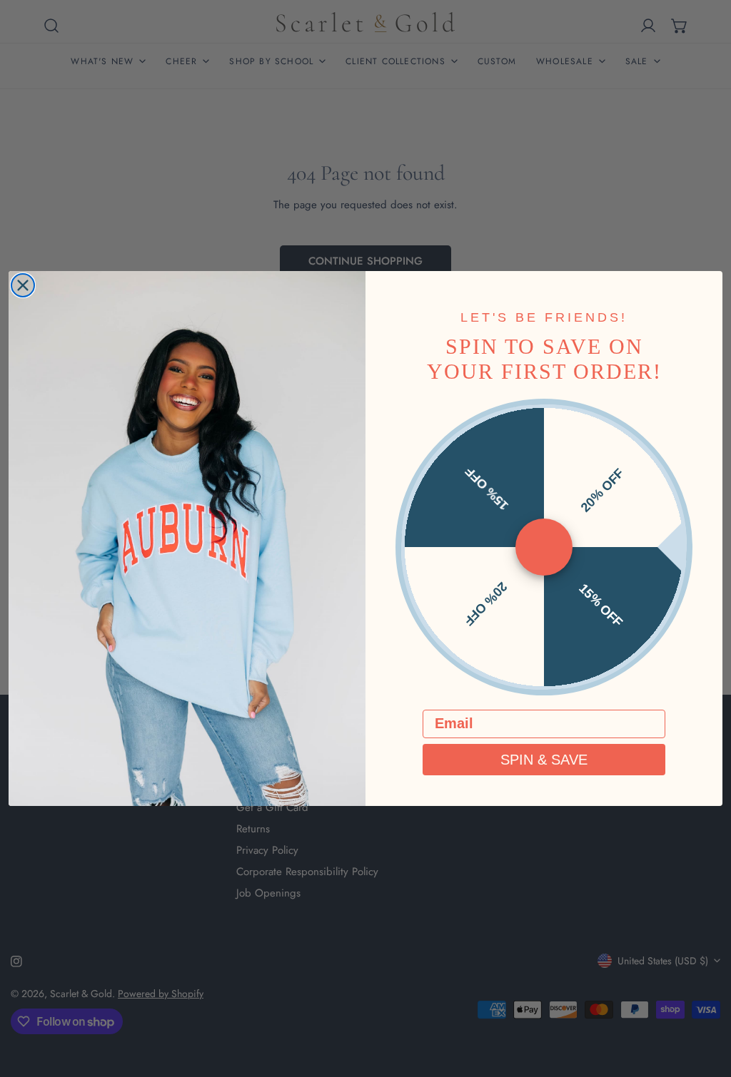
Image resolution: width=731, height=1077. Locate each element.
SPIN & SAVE (544, 759)
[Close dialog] (22, 285)
